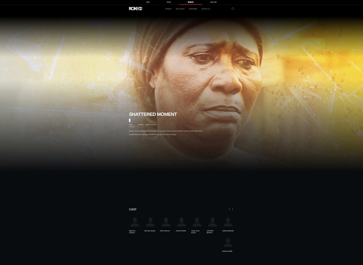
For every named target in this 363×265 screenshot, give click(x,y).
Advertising (193, 9)
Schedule (168, 9)
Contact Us (205, 9)
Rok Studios (180, 9)
